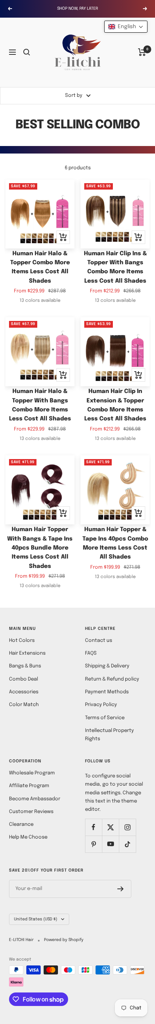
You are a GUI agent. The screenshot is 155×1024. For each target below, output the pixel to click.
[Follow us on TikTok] (127, 844)
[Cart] (142, 52)
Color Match (24, 704)
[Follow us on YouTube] (110, 844)
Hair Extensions (27, 653)
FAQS (91, 653)
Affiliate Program (29, 785)
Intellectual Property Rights (109, 734)
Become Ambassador (34, 799)
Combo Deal (23, 679)
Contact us (98, 640)
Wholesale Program (32, 773)
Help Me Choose (28, 837)
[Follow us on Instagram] (127, 827)
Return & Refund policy (112, 679)
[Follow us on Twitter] (110, 827)
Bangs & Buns (25, 666)
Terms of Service (105, 717)
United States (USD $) (35, 919)
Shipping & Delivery (107, 666)
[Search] (26, 52)
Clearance (21, 824)
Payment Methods (107, 692)
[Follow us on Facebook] (93, 827)
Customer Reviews (31, 811)
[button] (126, 26)
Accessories (23, 692)
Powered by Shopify (64, 940)
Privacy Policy (101, 704)
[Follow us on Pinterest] (93, 844)
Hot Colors (22, 640)
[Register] (120, 888)
